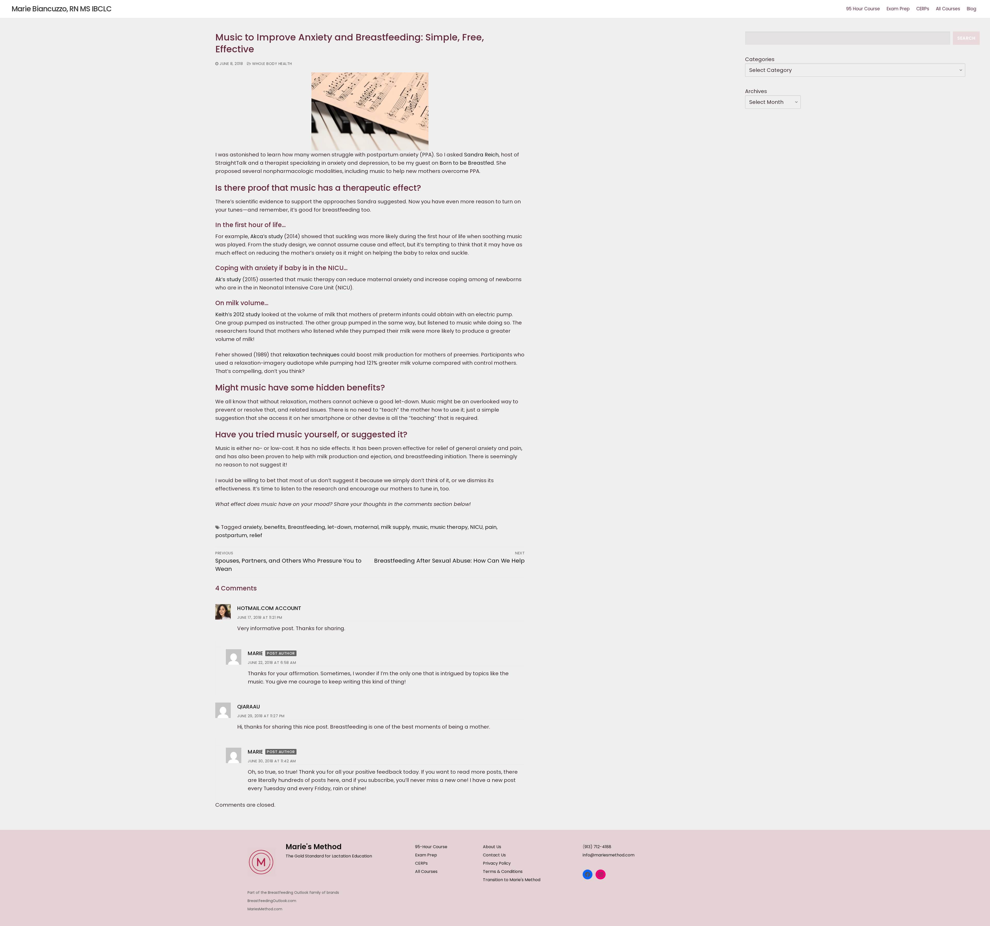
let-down (339, 527)
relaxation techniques (312, 354)
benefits (274, 527)
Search (966, 38)
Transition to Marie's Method (511, 880)
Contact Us (494, 855)
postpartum (231, 535)
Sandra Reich (481, 154)
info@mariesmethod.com (608, 855)
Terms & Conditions (503, 871)
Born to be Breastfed (467, 162)
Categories (759, 59)
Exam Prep (426, 855)
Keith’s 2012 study (238, 314)
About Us (492, 847)
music (420, 527)
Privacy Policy (497, 863)
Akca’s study (267, 236)
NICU (476, 527)
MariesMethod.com (265, 909)
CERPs (421, 863)
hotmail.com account (269, 608)
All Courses (426, 871)
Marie (255, 653)
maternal (366, 527)
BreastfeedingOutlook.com (272, 900)
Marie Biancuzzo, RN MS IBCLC (62, 9)
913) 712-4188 (597, 847)
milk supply (395, 527)
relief (255, 535)
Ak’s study (228, 279)
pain (491, 527)
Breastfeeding (306, 527)
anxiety (252, 527)
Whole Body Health (271, 63)
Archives (756, 91)
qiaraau (248, 706)
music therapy (449, 527)
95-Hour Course (431, 847)
